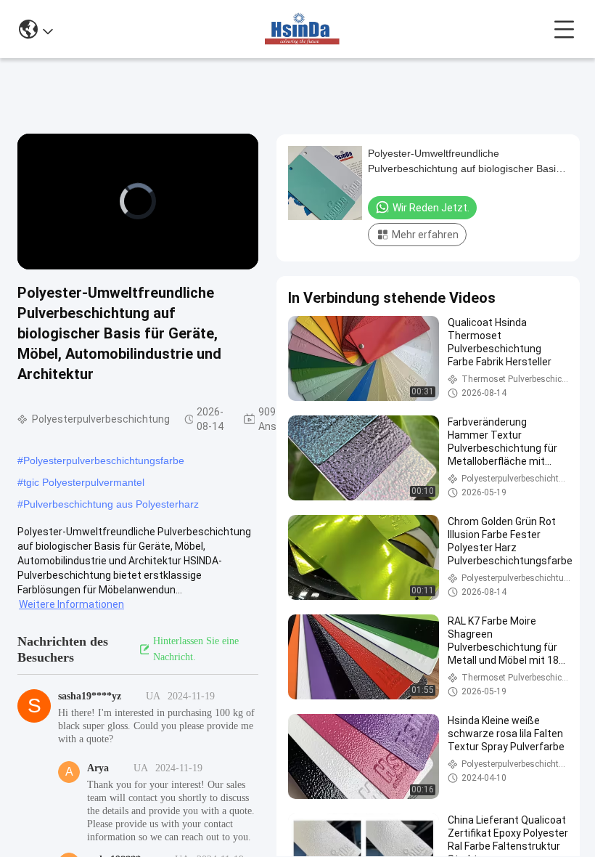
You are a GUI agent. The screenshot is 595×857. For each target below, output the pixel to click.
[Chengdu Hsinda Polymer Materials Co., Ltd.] (303, 29)
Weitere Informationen (71, 604)
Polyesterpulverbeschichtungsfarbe (103, 460)
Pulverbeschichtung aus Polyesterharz (111, 504)
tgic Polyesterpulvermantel (83, 482)
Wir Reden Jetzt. (431, 208)
